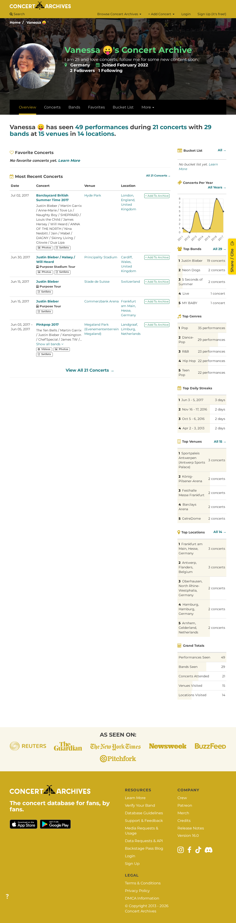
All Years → (217, 187)
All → (222, 150)
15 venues (53, 133)
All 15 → (220, 441)
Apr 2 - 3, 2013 (193, 428)
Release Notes (190, 828)
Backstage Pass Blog (144, 848)
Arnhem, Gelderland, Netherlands (188, 627)
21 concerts (170, 127)
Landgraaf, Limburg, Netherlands (131, 329)
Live (186, 293)
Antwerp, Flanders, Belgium (188, 567)
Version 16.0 (188, 835)
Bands (74, 107)
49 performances (101, 127)
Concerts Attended (194, 676)
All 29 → (219, 249)
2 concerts (216, 270)
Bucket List (123, 107)
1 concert (218, 293)
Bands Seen (188, 667)
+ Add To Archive (156, 195)
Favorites (96, 107)
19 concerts (216, 261)
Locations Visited (192, 695)
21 (223, 676)
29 (223, 667)
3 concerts (216, 460)
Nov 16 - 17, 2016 (194, 409)
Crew (182, 798)
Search (19, 14)
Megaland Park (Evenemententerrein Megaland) (101, 329)
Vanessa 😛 (36, 22)
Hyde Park (92, 195)
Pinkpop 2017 (47, 324)
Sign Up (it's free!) (212, 14)
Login (186, 14)
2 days (220, 409)
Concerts (52, 107)
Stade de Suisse (96, 281)
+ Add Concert (160, 14)
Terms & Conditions (143, 883)
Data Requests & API (144, 841)
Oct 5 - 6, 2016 (193, 419)
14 (223, 695)
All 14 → (219, 532)
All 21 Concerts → (158, 175)
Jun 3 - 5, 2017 (192, 400)
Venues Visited (190, 686)
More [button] (147, 107)
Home (15, 22)
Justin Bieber (47, 281)
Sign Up (132, 863)
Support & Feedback (144, 820)
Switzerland (130, 281)
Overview (27, 107)
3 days (220, 400)
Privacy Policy (137, 891)
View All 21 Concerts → (90, 370)
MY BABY (189, 303)
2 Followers (82, 70)
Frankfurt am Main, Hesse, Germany (191, 548)
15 (223, 686)
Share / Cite (232, 259)
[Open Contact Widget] (7, 896)
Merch (183, 813)
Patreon (184, 805)
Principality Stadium (100, 257)
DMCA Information (142, 898)
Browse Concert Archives (118, 14)
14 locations (96, 133)
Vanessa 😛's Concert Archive (128, 50)
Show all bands (48, 344)
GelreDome (191, 518)
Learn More (69, 160)
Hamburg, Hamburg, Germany (189, 609)
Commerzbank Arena (101, 301)
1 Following (110, 70)
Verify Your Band (140, 805)
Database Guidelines (144, 813)
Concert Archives (140, 911)
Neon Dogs (191, 270)
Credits (184, 820)
